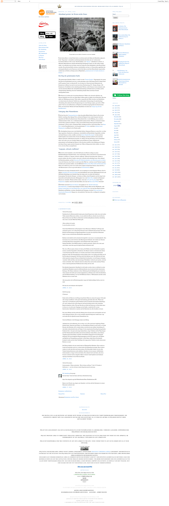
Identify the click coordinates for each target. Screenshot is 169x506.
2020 (116, 147)
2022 (116, 115)
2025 (116, 108)
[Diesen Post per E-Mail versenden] (75, 202)
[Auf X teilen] (78, 202)
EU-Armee (87, 126)
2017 (116, 154)
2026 (116, 105)
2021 (116, 145)
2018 (116, 151)
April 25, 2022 (67, 288)
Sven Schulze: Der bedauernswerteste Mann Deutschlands (122, 27)
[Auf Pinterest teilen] (81, 202)
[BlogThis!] (76, 202)
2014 (116, 161)
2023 (116, 112)
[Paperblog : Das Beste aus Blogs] (117, 186)
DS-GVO (84, 409)
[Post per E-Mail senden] (72, 202)
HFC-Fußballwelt (43, 53)
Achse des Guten (43, 45)
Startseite (82, 394)
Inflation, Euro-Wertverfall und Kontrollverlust (95, 163)
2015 (116, 158)
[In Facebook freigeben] (80, 202)
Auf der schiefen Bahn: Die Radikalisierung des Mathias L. (123, 36)
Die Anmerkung (42, 49)
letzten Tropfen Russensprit (87, 135)
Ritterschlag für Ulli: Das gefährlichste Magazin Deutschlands (123, 63)
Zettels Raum (42, 59)
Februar (116, 139)
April (115, 135)
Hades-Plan (90, 178)
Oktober (116, 121)
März (115, 137)
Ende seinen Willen (94, 181)
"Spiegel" (88, 61)
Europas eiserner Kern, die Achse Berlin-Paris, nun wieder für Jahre (74, 188)
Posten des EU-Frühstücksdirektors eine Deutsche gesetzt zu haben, (90, 160)
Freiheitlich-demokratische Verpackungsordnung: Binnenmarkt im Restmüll (123, 81)
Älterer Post (103, 394)
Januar (115, 142)
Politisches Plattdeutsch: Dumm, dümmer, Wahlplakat (123, 54)
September (116, 123)
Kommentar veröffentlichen (65, 391)
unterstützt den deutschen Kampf (70, 172)
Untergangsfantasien (73, 115)
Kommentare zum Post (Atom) (71, 397)
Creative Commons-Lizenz (101, 451)
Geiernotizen (42, 51)
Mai (115, 133)
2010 (116, 170)
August (116, 126)
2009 (116, 172)
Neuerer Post (62, 394)
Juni (115, 130)
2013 (116, 163)
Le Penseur (41, 55)
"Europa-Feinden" (89, 79)
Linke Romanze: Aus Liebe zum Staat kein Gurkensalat (123, 72)
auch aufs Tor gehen (91, 179)
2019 (116, 149)
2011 (116, 167)
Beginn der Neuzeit (74, 184)
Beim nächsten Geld (43, 47)
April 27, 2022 (67, 387)
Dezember (116, 116)
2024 (116, 110)
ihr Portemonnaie (86, 167)
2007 (116, 177)
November (116, 119)
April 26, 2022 (67, 359)
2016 (116, 156)
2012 (116, 165)
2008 (116, 174)
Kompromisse (62, 181)
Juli (115, 128)
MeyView (41, 57)
